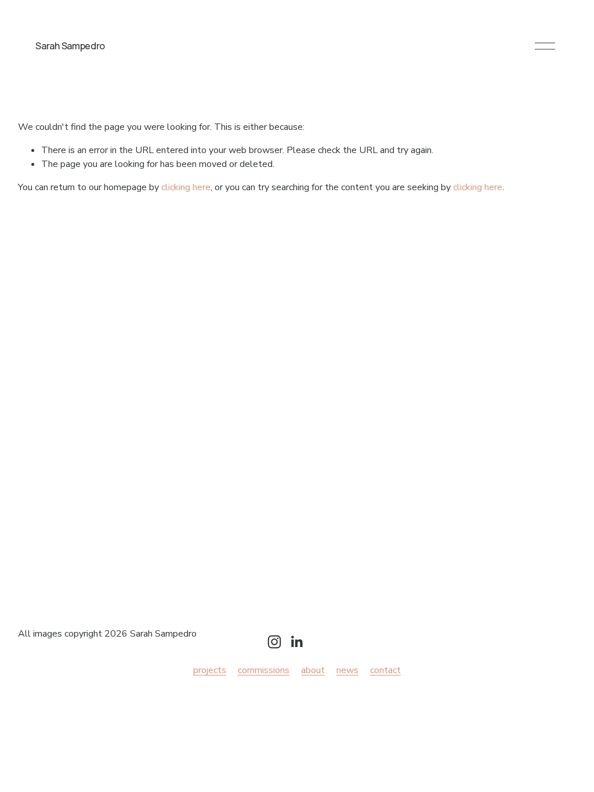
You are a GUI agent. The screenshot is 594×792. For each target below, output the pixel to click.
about (313, 670)
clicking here (186, 187)
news (347, 670)
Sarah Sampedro (70, 45)
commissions (263, 670)
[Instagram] (274, 642)
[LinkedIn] (296, 642)
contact (385, 670)
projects (209, 670)
